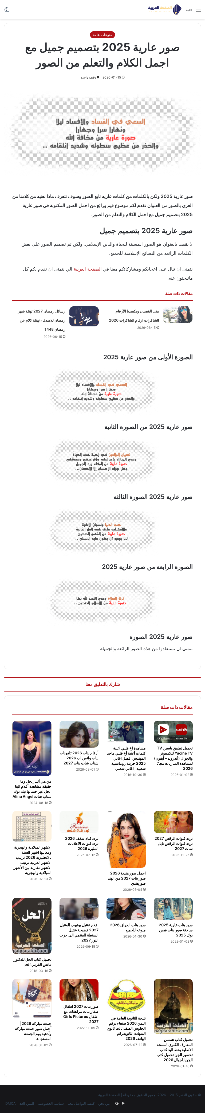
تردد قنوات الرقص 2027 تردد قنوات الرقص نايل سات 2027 (174, 843)
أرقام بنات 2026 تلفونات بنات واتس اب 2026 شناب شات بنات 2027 (79, 758)
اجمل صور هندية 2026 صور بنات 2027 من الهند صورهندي (127, 878)
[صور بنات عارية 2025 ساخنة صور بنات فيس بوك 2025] (173, 909)
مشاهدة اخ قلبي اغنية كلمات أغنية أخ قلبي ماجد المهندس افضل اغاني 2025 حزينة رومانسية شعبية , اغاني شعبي (126, 758)
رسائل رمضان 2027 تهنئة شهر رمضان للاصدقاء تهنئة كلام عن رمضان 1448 (41, 320)
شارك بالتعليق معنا (102, 684)
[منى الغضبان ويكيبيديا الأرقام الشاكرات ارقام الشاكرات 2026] (177, 314)
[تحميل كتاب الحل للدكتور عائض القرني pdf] (32, 926)
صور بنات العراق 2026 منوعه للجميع (128, 927)
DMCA (10, 1103)
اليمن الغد (26, 1103)
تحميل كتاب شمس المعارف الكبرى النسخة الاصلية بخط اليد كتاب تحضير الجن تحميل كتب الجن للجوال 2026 (175, 1049)
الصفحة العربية (88, 269)
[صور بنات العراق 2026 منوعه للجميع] (126, 909)
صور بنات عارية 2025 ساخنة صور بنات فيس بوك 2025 (176, 930)
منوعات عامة (102, 35)
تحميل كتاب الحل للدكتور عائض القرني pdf (33, 962)
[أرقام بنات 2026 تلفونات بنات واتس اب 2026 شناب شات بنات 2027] (79, 734)
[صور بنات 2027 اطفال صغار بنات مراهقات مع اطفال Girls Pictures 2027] (79, 990)
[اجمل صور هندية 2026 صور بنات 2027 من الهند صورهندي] (126, 839)
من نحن (104, 1103)
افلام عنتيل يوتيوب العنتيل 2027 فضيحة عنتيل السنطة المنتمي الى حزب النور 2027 (79, 932)
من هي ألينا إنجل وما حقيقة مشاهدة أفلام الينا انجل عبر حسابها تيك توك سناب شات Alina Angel (32, 789)
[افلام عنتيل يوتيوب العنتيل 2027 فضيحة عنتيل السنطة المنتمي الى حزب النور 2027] (79, 909)
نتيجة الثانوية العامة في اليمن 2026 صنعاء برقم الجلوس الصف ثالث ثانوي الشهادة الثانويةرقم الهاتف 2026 (126, 1028)
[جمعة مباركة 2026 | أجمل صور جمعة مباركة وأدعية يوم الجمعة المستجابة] (32, 998)
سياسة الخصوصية (51, 1103)
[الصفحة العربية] (165, 9)
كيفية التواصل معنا (81, 1103)
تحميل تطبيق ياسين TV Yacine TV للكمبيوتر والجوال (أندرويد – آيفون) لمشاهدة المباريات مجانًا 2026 (173, 758)
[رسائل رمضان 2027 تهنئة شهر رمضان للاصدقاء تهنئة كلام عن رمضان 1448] (84, 316)
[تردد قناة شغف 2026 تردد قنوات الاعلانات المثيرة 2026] (79, 822)
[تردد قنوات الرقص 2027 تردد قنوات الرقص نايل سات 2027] (173, 822)
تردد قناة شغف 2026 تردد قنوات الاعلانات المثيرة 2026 (81, 843)
